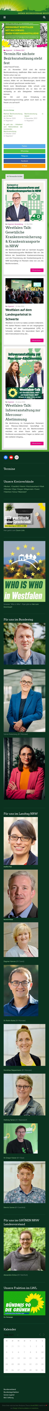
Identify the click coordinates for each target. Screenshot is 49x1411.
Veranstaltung (19, 224)
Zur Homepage (8, 1317)
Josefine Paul (8, 867)
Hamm (22, 486)
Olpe (14, 489)
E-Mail (24, 166)
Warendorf (22, 492)
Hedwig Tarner (9, 1120)
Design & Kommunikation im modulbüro (25, 1408)
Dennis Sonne (9, 1207)
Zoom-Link (20, 530)
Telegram (24, 156)
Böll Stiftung (9, 1397)
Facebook (24, 161)
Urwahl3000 (34, 1405)
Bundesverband (10, 1389)
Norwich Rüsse (8, 919)
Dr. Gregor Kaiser (10, 1158)
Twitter (24, 146)
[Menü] (5, 17)
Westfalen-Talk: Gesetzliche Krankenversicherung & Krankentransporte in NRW (23, 237)
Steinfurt (8, 492)
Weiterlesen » (37, 270)
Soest (37, 489)
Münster (8, 489)
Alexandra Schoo (10, 1275)
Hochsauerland (33, 486)
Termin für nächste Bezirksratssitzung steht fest (23, 58)
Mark (42, 486)
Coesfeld (15, 486)
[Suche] (44, 17)
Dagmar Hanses (10, 961)
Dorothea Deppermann (12, 1070)
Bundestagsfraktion (11, 1392)
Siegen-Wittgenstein (26, 489)
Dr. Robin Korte (9, 1020)
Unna (15, 492)
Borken (8, 486)
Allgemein (9, 50)
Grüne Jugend (9, 1395)
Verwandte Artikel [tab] (15, 176)
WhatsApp (24, 151)
